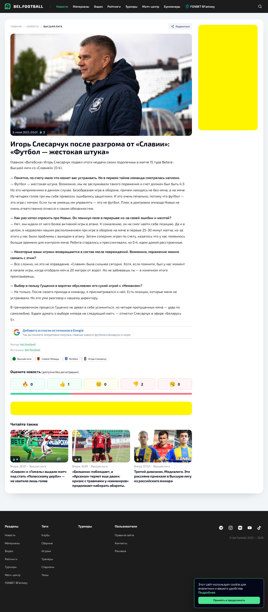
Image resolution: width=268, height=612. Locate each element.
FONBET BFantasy (16, 582)
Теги (45, 526)
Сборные (47, 543)
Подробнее (206, 592)
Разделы (11, 526)
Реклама (120, 551)
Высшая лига (52, 26)
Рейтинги (11, 559)
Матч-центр (13, 575)
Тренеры (47, 559)
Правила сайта (124, 535)
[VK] (240, 528)
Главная (16, 26)
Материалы (12, 543)
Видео (9, 551)
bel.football (28, 344)
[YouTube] (250, 528)
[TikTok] (259, 528)
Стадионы (48, 567)
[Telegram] (221, 528)
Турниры (11, 567)
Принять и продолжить (229, 600)
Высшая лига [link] (37, 466)
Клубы (46, 535)
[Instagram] (231, 528)
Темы (45, 575)
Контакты (121, 543)
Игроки (46, 551)
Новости (32, 26)
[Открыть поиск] (260, 6)
